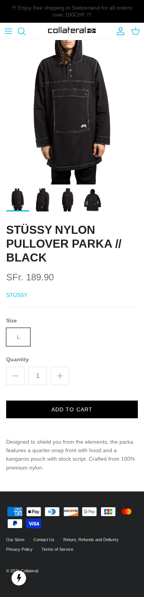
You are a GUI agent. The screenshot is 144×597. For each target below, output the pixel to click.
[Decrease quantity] (15, 376)
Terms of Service (57, 549)
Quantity (17, 359)
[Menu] (8, 31)
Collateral (29, 570)
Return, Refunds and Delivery (91, 539)
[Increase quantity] (60, 376)
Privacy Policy (19, 549)
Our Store (15, 539)
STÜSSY (16, 295)
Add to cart (72, 409)
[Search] (25, 31)
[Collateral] (72, 31)
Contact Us (44, 539)
